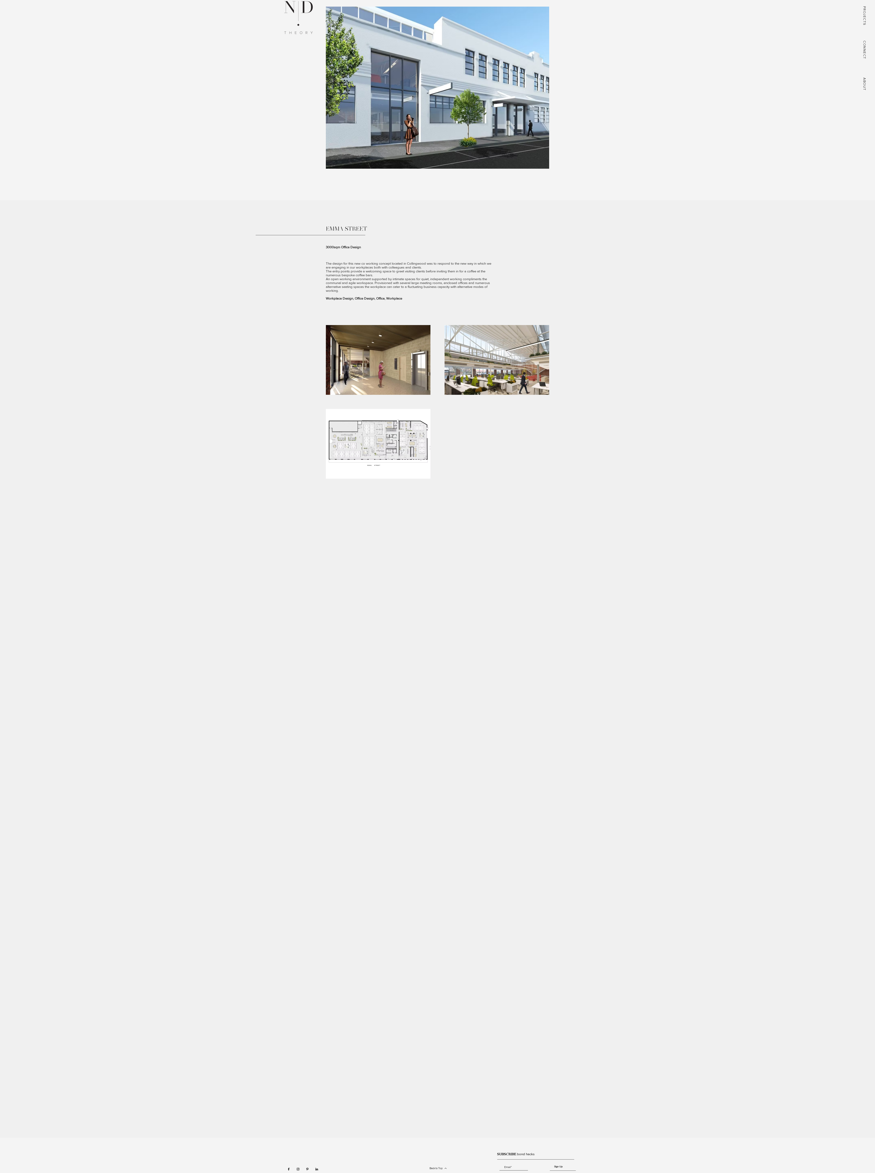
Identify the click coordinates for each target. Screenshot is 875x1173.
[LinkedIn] (317, 1169)
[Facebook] (289, 1169)
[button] (864, 16)
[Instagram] (298, 1169)
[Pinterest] (307, 1169)
